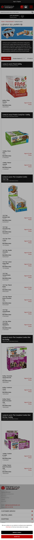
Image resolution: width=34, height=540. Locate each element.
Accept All (17, 536)
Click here (8, 527)
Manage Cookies (17, 532)
